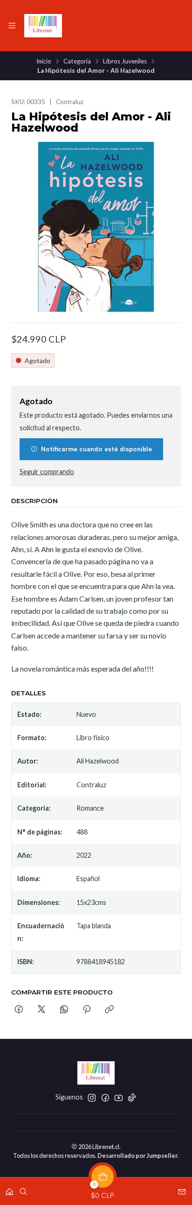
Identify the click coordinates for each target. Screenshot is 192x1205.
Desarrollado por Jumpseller (137, 1155)
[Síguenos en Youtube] (118, 1097)
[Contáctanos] (182, 1188)
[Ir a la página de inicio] (43, 25)
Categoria (77, 61)
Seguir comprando (47, 472)
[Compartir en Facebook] (19, 1010)
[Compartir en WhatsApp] (64, 1010)
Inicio (43, 61)
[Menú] (12, 25)
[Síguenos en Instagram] (91, 1097)
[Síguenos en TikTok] (132, 1097)
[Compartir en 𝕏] (41, 1010)
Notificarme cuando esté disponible (96, 449)
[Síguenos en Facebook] (105, 1097)
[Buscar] (23, 1188)
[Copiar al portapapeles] (109, 1010)
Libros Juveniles (125, 61)
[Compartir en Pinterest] (87, 1010)
